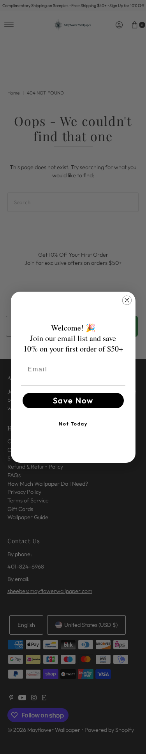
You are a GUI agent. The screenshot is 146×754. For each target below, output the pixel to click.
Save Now (73, 400)
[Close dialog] (127, 300)
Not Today (73, 424)
